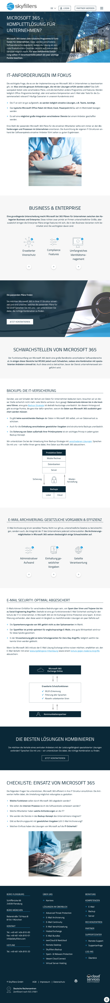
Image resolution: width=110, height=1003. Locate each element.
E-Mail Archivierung (55, 917)
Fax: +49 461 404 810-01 (18, 935)
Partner (89, 928)
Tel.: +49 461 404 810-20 (18, 951)
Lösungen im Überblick (55, 906)
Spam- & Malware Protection (59, 954)
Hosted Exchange (54, 931)
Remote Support (95, 940)
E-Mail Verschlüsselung (56, 926)
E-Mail (91, 906)
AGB (34, 981)
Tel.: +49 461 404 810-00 (18, 932)
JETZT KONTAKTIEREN (20, 321)
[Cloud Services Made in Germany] (94, 979)
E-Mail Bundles (53, 935)
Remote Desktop (53, 944)
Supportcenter (93, 934)
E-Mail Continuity (54, 922)
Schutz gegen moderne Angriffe (85, 650)
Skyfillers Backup (54, 949)
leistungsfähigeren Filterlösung (44, 650)
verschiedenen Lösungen (80, 441)
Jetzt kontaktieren (55, 758)
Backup (91, 911)
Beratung (90, 894)
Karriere (49, 900)
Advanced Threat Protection (59, 912)
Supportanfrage (95, 945)
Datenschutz (59, 981)
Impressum (45, 981)
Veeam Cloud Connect (56, 958)
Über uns (48, 894)
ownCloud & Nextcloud (56, 940)
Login (66, 8)
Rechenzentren (93, 922)
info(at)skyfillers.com (16, 938)
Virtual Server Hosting (56, 963)
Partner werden (85, 8)
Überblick (92, 957)
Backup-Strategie (36, 405)
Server (91, 915)
